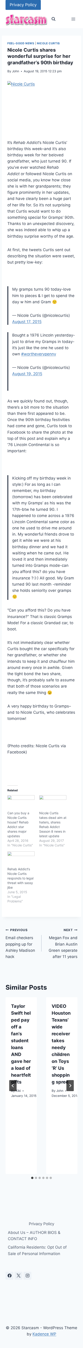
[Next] (70, 1085)
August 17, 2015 (27, 321)
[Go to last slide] (13, 1085)
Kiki (18, 1090)
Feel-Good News (20, 43)
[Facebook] (9, 1276)
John (15, 71)
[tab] (32, 1178)
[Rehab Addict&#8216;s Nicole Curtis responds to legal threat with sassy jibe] (21, 859)
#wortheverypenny (38, 354)
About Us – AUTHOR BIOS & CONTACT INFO (34, 1235)
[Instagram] (27, 1276)
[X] (18, 1276)
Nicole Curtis (48, 43)
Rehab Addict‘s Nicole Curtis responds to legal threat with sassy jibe (20, 878)
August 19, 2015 (27, 373)
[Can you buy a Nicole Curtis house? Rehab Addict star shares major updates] (21, 803)
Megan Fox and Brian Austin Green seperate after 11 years (63, 943)
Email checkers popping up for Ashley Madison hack (20, 943)
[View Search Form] (53, 19)
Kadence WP (44, 1334)
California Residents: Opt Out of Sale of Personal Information (37, 1250)
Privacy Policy (23, 4)
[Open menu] (73, 19)
